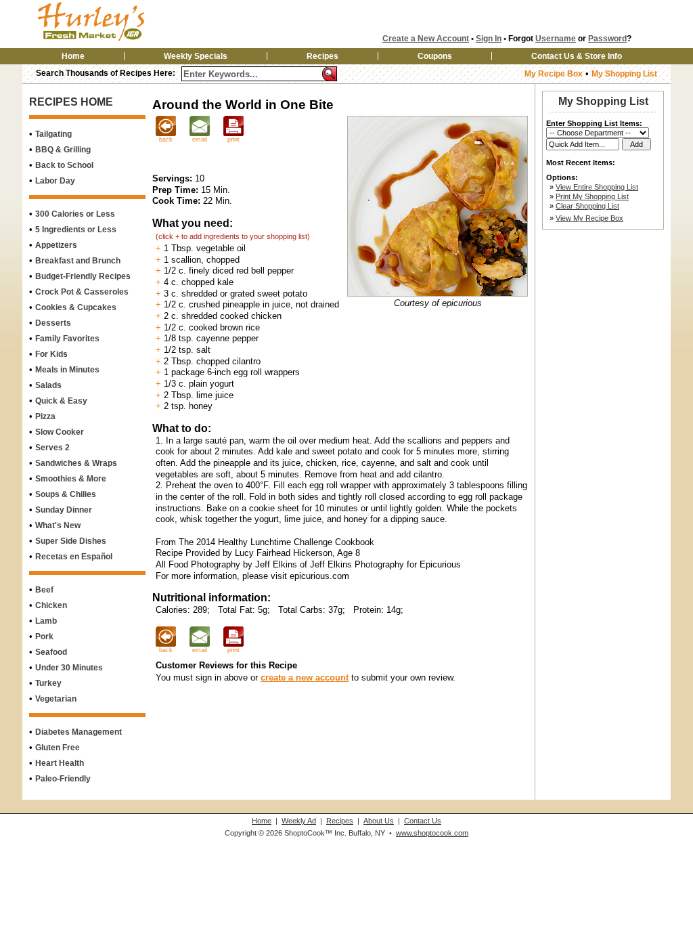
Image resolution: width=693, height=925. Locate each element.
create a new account (305, 677)
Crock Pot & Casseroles (82, 292)
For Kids (51, 354)
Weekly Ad (299, 821)
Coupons (435, 56)
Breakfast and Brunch (77, 260)
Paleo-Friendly (63, 778)
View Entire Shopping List (597, 187)
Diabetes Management (78, 732)
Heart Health (59, 763)
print (233, 139)
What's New (58, 525)
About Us (378, 821)
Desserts (53, 323)
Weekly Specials (195, 56)
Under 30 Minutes (69, 667)
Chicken (51, 605)
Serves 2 (52, 447)
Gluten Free (57, 747)
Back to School (64, 165)
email (199, 139)
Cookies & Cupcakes (75, 307)
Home (73, 56)
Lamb (46, 621)
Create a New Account (425, 38)
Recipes (322, 56)
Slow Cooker (59, 432)
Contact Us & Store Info (576, 56)
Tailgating (53, 134)
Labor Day (55, 181)
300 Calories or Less (75, 214)
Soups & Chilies (65, 494)
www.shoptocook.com (432, 833)
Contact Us (422, 821)
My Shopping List (624, 74)
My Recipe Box (553, 74)
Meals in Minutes (67, 369)
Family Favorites (67, 338)
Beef (44, 590)
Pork (44, 636)
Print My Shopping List (592, 196)
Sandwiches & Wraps (76, 463)
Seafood (51, 652)
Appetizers (56, 245)
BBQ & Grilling (63, 149)
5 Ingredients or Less (75, 229)
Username (555, 38)
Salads (48, 385)
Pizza (45, 416)
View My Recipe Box (589, 218)
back (166, 139)
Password (607, 38)
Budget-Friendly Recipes (83, 276)
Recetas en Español (73, 556)
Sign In (488, 38)
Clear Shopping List (587, 206)
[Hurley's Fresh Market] (112, 41)
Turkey (48, 683)
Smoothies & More (70, 478)
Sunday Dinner (63, 510)
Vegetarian (55, 699)
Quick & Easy (61, 401)
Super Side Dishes (70, 541)
